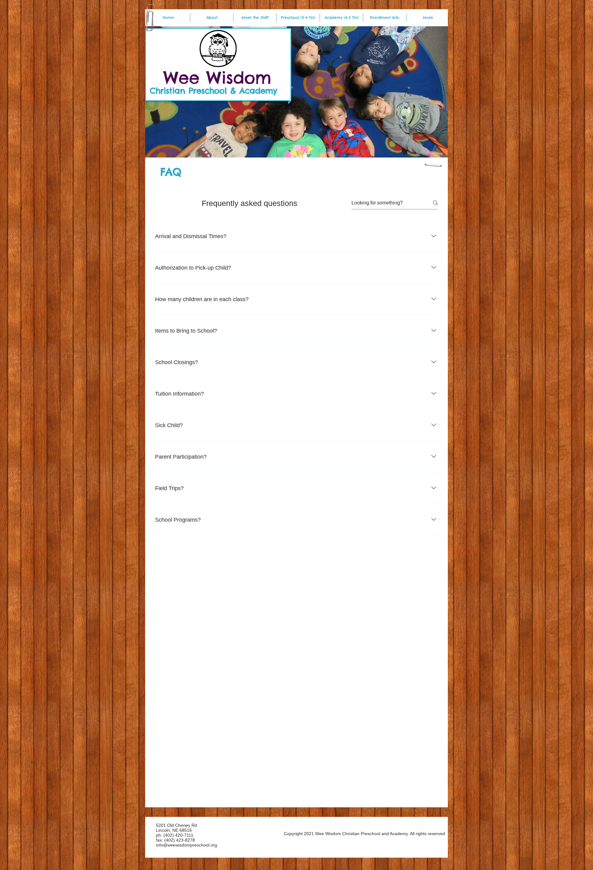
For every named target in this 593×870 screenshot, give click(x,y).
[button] (427, 17)
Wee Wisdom (217, 77)
